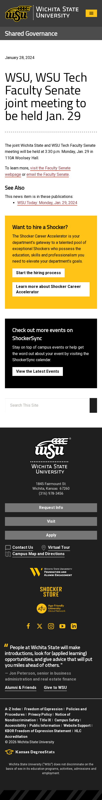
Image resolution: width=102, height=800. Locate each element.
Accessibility (15, 725)
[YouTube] (62, 626)
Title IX (45, 720)
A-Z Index (13, 709)
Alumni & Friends (20, 687)
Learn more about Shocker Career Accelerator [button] (48, 289)
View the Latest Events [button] (37, 371)
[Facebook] (28, 626)
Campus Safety (66, 720)
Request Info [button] (51, 507)
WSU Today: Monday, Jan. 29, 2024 (47, 202)
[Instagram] (51, 626)
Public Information (44, 725)
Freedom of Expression (43, 709)
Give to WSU (55, 687)
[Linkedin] (74, 626)
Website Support (77, 725)
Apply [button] (51, 535)
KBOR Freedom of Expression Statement (38, 731)
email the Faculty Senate (47, 174)
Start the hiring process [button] (38, 272)
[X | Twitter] (40, 626)
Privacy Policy (40, 714)
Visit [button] (51, 521)
